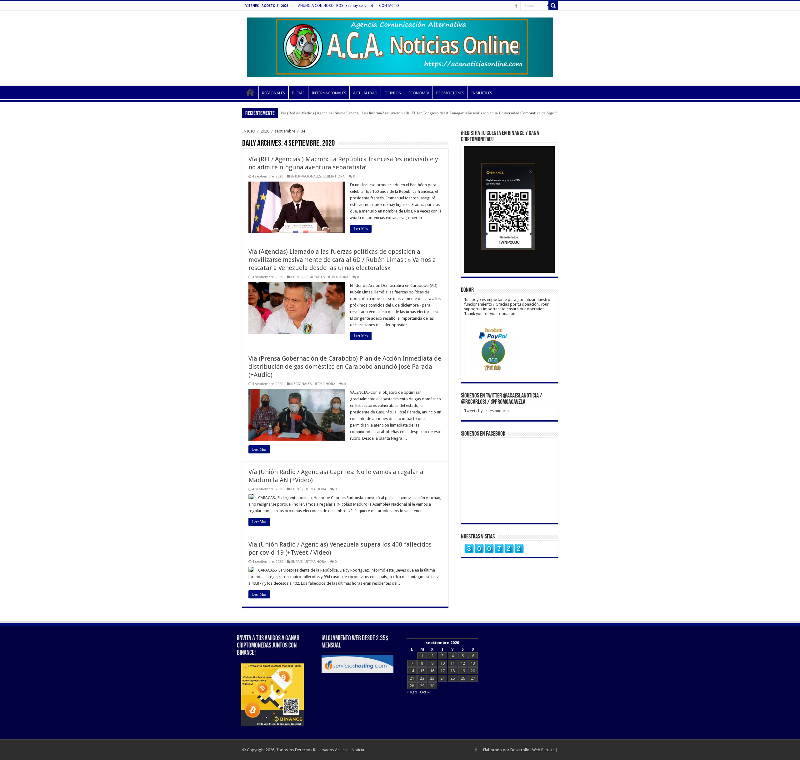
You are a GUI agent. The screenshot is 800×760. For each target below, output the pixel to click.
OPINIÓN (393, 93)
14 (412, 670)
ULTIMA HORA (334, 176)
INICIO (250, 92)
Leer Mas (361, 229)
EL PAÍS (298, 93)
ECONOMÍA (418, 93)
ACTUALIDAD (365, 93)
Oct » (424, 692)
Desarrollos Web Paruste (532, 750)
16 (432, 670)
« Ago (412, 692)
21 (412, 678)
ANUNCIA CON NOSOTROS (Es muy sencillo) (335, 5)
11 (452, 663)
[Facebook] (516, 6)
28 (412, 685)
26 (463, 678)
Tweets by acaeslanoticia (486, 410)
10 (442, 663)
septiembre (285, 131)
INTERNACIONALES (329, 93)
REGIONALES (273, 93)
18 (452, 670)
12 (463, 663)
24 (442, 678)
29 (422, 685)
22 (422, 678)
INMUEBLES (481, 93)
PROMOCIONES (450, 93)
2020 (265, 131)
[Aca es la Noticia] (400, 46)
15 (422, 670)
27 (473, 678)
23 (432, 678)
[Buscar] (553, 5)
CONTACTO (389, 5)
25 (452, 678)
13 (473, 663)
